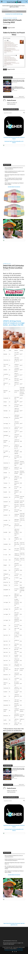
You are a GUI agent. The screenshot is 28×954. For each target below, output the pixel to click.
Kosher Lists (6, 18)
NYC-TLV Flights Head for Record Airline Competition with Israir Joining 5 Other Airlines (13, 179)
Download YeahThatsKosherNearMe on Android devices (14, 138)
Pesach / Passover (13, 18)
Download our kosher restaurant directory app (14, 950)
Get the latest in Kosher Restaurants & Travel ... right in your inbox (14, 6)
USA (10, 263)
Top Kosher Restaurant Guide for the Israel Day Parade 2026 (18, 81)
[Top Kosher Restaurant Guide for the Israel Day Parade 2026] (7, 82)
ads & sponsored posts (11, 942)
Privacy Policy (20, 948)
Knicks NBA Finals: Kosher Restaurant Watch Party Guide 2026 (18, 88)
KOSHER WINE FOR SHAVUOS (14, 186)
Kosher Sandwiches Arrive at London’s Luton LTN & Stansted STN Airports (14, 172)
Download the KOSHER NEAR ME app (14, 14)
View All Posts (21, 96)
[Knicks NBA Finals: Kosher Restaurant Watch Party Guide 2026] (7, 89)
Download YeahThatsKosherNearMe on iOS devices (14, 142)
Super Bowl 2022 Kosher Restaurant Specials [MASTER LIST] (14, 924)
